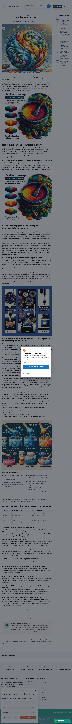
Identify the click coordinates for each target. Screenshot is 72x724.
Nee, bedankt (26, 373)
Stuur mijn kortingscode (36, 367)
